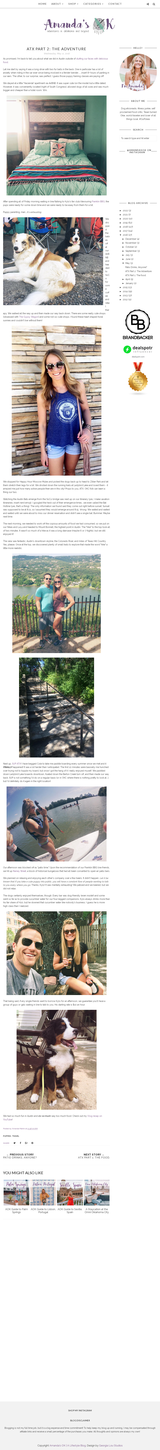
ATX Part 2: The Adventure (138, 271)
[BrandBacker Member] (138, 339)
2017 (125, 231)
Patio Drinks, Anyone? (136, 267)
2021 (125, 214)
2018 (125, 227)
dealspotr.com (138, 356)
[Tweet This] (14, 1142)
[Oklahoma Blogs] (138, 395)
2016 (125, 235)
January (129, 283)
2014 (125, 291)
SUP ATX (16, 763)
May (127, 263)
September (131, 251)
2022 (126, 210)
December (131, 239)
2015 (125, 287)
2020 (126, 218)
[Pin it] (32, 1142)
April (128, 279)
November (131, 243)
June (128, 259)
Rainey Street (19, 871)
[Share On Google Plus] (26, 1142)
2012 (125, 299)
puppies (7, 1136)
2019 (125, 222)
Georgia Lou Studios (111, 1445)
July (127, 255)
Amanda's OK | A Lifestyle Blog (68, 1445)
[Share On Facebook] (20, 1142)
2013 (125, 295)
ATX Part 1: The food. (135, 275)
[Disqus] (56, 1267)
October (130, 247)
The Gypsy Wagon (28, 317)
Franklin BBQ (98, 201)
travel (15, 1136)
